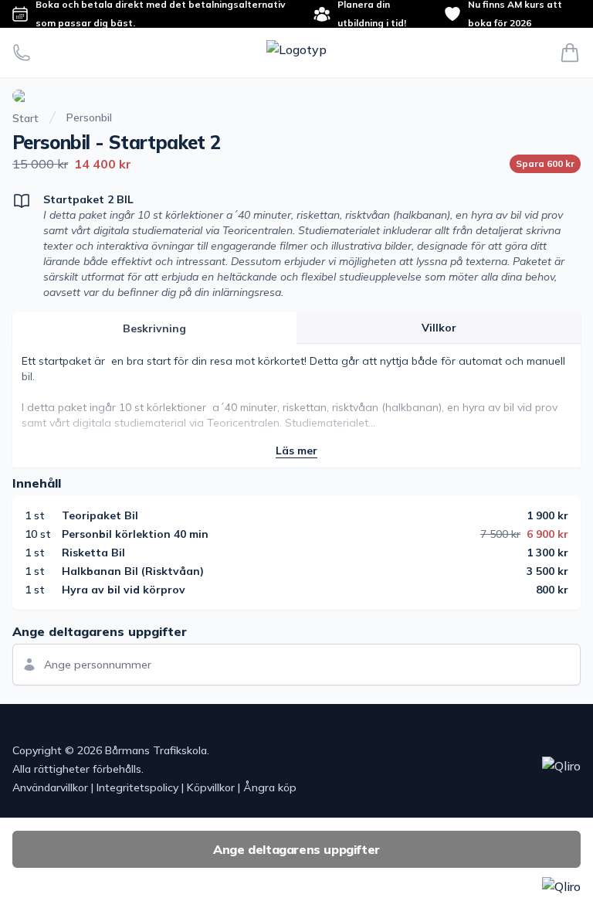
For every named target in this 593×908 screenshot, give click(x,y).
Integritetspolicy (137, 787)
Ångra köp (269, 787)
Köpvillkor (211, 787)
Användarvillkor (50, 787)
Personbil (89, 117)
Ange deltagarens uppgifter (296, 849)
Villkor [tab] (439, 328)
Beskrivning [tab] (154, 328)
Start (25, 118)
